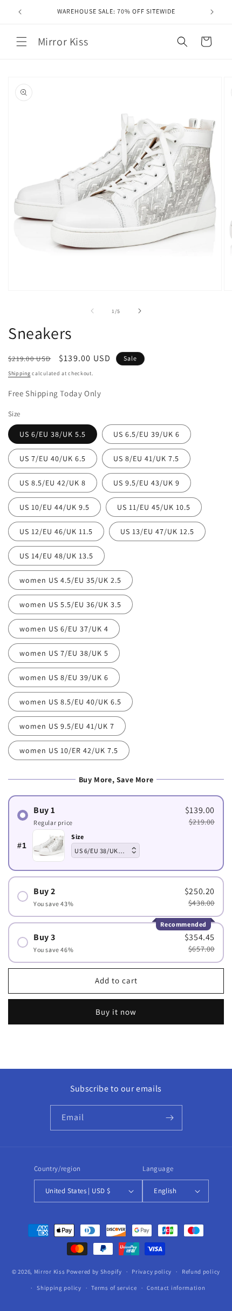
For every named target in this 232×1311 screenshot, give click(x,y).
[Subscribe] (170, 1117)
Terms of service (114, 1288)
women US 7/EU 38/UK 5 (63, 653)
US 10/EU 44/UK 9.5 (54, 507)
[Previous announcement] (20, 12)
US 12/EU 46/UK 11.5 (56, 531)
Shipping (19, 373)
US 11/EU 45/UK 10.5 (153, 507)
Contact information (176, 1288)
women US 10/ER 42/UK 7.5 (68, 750)
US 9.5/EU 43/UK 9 (146, 483)
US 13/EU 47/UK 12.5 (157, 531)
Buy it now (116, 1012)
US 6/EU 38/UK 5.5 (52, 434)
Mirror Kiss (49, 1271)
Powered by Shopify (94, 1271)
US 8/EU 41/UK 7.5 (146, 458)
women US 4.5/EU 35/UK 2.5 (70, 580)
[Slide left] (92, 311)
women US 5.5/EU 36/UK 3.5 (70, 604)
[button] (21, 42)
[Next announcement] (212, 12)
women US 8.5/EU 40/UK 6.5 (70, 702)
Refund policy (201, 1271)
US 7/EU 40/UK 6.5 (52, 458)
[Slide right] (140, 311)
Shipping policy (59, 1288)
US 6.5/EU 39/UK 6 (146, 434)
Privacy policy (152, 1271)
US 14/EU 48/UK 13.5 (56, 556)
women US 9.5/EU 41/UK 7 (66, 726)
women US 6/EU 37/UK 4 (63, 629)
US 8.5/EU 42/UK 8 (52, 483)
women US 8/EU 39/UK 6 (63, 677)
